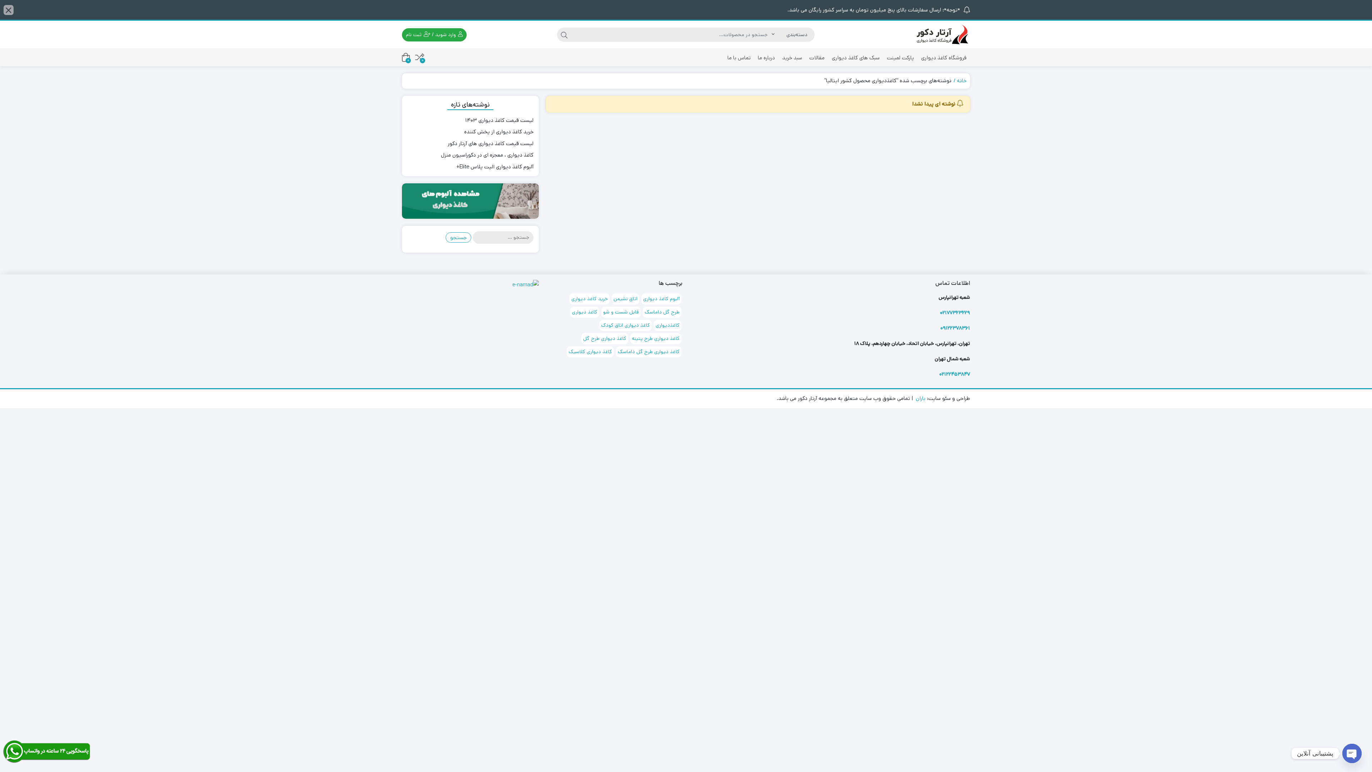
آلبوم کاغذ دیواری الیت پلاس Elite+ (494, 166)
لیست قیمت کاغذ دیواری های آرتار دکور (490, 143)
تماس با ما (739, 57)
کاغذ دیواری (584, 312)
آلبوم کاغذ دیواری (661, 298)
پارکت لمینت (900, 57)
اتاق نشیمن (625, 298)
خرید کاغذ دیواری (589, 298)
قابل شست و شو (621, 312)
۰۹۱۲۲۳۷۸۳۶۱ (955, 328)
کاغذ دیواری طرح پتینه (656, 338)
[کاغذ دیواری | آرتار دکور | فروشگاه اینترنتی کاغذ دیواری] (941, 34)
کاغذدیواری (668, 325)
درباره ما (766, 57)
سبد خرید (792, 57)
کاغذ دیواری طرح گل (604, 338)
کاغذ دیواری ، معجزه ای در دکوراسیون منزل (487, 155)
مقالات (817, 57)
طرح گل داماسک (662, 312)
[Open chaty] (1352, 753)
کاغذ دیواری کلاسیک (590, 351)
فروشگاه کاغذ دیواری (943, 57)
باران (920, 398)
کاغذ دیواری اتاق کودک (625, 325)
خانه (961, 80)
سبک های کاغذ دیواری (856, 57)
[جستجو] (564, 35)
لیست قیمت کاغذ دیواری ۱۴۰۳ (499, 120)
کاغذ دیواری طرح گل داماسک (649, 351)
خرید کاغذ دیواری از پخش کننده (498, 131)
